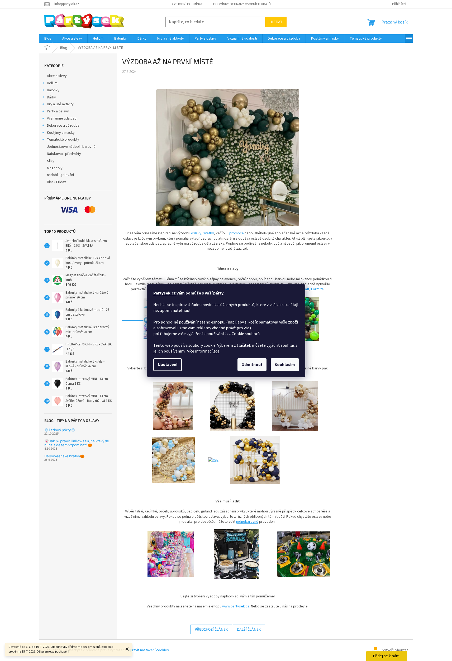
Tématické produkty (63, 139)
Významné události (62, 118)
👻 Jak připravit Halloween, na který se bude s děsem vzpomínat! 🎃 (76, 443)
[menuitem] (48, 38)
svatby (208, 233)
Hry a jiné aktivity (60, 104)
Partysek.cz (165, 293)
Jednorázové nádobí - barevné (71, 146)
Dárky (51, 97)
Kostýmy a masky (61, 132)
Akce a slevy (57, 76)
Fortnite (317, 289)
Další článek (249, 629)
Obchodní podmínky (186, 4)
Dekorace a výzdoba (63, 125)
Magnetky (55, 168)
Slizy (50, 161)
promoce (236, 233)
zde (216, 351)
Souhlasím (285, 365)
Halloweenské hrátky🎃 (64, 456)
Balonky (53, 90)
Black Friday (56, 182)
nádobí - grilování (60, 175)
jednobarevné (247, 521)
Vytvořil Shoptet (395, 650)
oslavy (195, 233)
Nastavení (167, 365)
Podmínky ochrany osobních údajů (242, 4)
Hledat (275, 22)
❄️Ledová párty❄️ (59, 430)
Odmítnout (252, 365)
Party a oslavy (58, 111)
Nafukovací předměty (64, 153)
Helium (52, 83)
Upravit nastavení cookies (148, 650)
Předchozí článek (211, 629)
